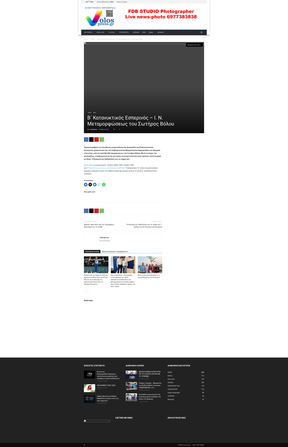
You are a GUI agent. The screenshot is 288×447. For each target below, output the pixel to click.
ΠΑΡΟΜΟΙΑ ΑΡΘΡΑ (92, 252)
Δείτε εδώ (88, 165)
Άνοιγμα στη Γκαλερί (195, 45)
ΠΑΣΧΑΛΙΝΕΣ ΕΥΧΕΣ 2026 (106, 385)
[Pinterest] (96, 139)
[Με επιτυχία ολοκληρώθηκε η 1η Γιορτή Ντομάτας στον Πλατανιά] (150, 264)
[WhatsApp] (101, 139)
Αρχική (86, 39)
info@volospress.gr (184, 445)
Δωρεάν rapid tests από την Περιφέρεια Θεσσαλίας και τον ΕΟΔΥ (99, 226)
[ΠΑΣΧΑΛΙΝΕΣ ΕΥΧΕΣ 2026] (89, 388)
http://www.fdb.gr (105, 240)
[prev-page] (85, 290)
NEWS (92, 39)
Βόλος (94, 112)
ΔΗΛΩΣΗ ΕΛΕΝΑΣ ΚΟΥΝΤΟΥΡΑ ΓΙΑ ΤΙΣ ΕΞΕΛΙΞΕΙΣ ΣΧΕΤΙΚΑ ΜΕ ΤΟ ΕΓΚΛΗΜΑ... (150, 374)
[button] (201, 32)
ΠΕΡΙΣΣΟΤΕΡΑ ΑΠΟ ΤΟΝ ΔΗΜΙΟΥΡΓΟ (115, 252)
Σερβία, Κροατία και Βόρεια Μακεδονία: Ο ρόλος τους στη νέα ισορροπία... (107, 398)
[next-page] (89, 290)
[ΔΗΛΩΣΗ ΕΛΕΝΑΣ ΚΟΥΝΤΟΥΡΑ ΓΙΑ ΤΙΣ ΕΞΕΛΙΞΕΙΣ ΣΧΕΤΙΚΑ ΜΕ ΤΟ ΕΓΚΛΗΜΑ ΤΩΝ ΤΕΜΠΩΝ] (131, 374)
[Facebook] (202, 1)
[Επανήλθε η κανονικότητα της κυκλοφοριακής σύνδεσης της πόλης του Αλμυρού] (131, 397)
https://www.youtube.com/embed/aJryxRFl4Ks (106, 168)
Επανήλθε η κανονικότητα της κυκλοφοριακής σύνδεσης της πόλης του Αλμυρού (150, 397)
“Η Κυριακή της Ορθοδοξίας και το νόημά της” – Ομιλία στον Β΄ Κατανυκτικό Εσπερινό (144, 226)
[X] (91, 139)
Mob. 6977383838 (198, 445)
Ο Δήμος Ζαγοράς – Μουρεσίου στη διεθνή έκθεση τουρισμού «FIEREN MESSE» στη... (150, 385)
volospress (93, 129)
